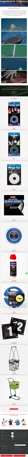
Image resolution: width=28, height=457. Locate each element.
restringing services (16, 14)
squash (11, 14)
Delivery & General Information (18, 449)
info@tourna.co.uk (5, 445)
